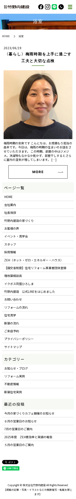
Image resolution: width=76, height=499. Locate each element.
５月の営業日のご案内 (19, 445)
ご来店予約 (11, 331)
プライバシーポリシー (19, 339)
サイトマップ (13, 347)
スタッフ (10, 244)
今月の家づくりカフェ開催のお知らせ (29, 413)
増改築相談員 (13, 276)
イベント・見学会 (16, 236)
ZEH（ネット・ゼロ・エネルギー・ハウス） (33, 260)
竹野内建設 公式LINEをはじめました (29, 291)
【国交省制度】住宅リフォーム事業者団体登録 (35, 268)
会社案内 (10, 205)
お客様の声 (11, 228)
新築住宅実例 (13, 392)
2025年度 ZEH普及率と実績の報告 (28, 437)
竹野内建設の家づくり (19, 220)
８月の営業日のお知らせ (20, 421)
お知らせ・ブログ (16, 368)
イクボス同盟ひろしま (19, 284)
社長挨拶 (10, 212)
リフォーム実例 (14, 376)
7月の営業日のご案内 (18, 429)
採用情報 (10, 252)
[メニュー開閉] (70, 7)
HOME (6, 36)
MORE (37, 172)
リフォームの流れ (16, 307)
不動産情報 (11, 384)
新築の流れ (11, 323)
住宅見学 (10, 315)
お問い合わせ (13, 299)
